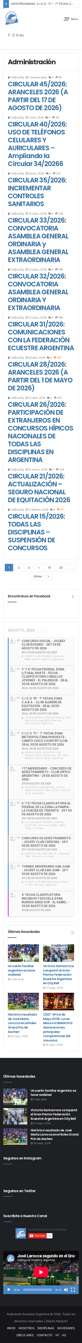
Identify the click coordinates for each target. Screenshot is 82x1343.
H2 (64, 1335)
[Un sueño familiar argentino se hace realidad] (23, 953)
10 (49, 567)
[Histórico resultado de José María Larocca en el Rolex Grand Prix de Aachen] (23, 1001)
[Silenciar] (66, 1290)
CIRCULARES (25, 1335)
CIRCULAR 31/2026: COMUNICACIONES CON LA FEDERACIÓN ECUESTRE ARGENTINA (41, 336)
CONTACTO (44, 1335)
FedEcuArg (17, 77)
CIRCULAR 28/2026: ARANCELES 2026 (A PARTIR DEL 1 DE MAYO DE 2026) (40, 376)
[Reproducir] (9, 1290)
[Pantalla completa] (73, 1290)
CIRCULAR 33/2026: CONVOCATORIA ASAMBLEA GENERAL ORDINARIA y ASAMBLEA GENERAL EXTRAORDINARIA (38, 240)
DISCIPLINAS (45, 1328)
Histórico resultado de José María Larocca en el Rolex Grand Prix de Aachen (22, 1023)
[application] (41, 1272)
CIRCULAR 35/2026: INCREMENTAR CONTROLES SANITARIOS (37, 192)
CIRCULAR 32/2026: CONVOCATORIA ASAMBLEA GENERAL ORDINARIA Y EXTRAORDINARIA (38, 292)
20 (61, 567)
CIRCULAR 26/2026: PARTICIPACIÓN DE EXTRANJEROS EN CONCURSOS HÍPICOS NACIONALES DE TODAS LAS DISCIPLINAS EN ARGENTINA (40, 432)
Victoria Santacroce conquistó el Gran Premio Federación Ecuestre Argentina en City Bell (58, 974)
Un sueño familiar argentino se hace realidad (21, 970)
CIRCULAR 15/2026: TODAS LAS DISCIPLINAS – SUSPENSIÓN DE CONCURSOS (36, 532)
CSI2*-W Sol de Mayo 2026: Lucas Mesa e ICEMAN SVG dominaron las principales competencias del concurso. (57, 1027)
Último (37, 576)
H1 (57, 1335)
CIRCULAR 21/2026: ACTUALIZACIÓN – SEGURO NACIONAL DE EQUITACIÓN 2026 (39, 488)
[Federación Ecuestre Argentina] (18, 18)
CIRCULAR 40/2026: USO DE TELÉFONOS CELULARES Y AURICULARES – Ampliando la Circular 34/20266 (37, 144)
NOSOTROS (26, 1328)
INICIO (11, 1328)
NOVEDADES (66, 1328)
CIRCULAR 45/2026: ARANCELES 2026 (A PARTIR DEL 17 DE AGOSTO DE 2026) (38, 96)
